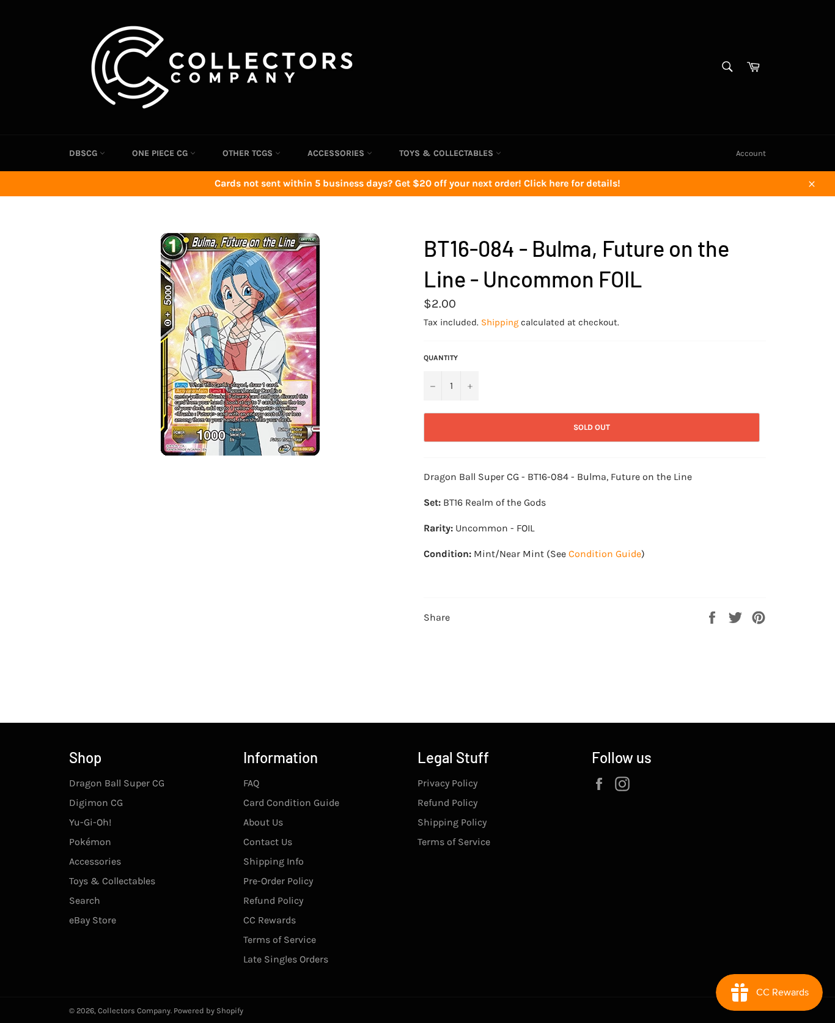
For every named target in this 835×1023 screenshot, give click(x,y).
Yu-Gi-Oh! (90, 822)
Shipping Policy (452, 822)
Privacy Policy (447, 783)
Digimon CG (96, 802)
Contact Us (267, 842)
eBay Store (92, 920)
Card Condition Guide (291, 802)
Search (84, 900)
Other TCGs (249, 153)
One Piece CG (161, 153)
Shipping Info (273, 861)
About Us (263, 822)
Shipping (499, 322)
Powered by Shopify (208, 1010)
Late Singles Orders (285, 959)
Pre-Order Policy (278, 881)
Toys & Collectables (447, 153)
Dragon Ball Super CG (116, 783)
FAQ (251, 783)
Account (751, 153)
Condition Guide (604, 554)
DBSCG (84, 153)
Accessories (337, 153)
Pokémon (90, 842)
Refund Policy (273, 900)
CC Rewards (269, 920)
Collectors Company (134, 1010)
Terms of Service (279, 939)
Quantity (441, 357)
